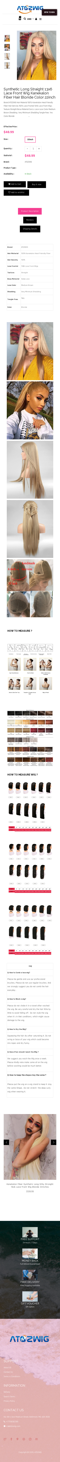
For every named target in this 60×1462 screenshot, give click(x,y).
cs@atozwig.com (13, 1426)
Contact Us (8, 1372)
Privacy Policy (9, 1401)
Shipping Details (30, 228)
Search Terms (9, 1396)
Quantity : (8, 148)
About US (7, 1367)
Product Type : (10, 168)
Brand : (7, 162)
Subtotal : (8, 155)
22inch (30, 139)
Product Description (30, 211)
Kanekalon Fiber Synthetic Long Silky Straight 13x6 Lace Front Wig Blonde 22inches (30, 1185)
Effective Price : (11, 126)
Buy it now (36, 184)
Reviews (30, 220)
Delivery (7, 1392)
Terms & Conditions (12, 1376)
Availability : (9, 174)
